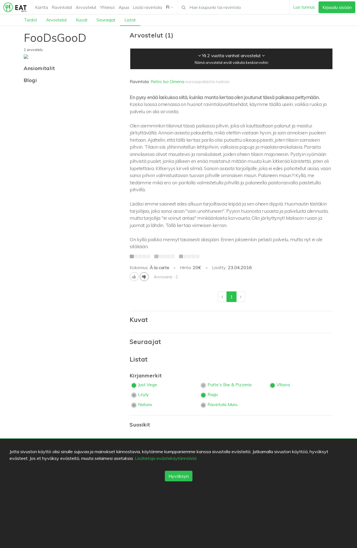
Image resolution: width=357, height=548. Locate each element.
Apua (124, 7)
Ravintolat (62, 7)
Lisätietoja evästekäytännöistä (166, 458)
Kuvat (82, 20)
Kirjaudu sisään (337, 7)
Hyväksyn (178, 476)
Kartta (41, 7)
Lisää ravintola (147, 7)
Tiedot (30, 20)
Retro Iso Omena (167, 81)
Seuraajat (106, 20)
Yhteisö (107, 7)
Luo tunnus (304, 7)
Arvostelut (86, 7)
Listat (130, 20)
